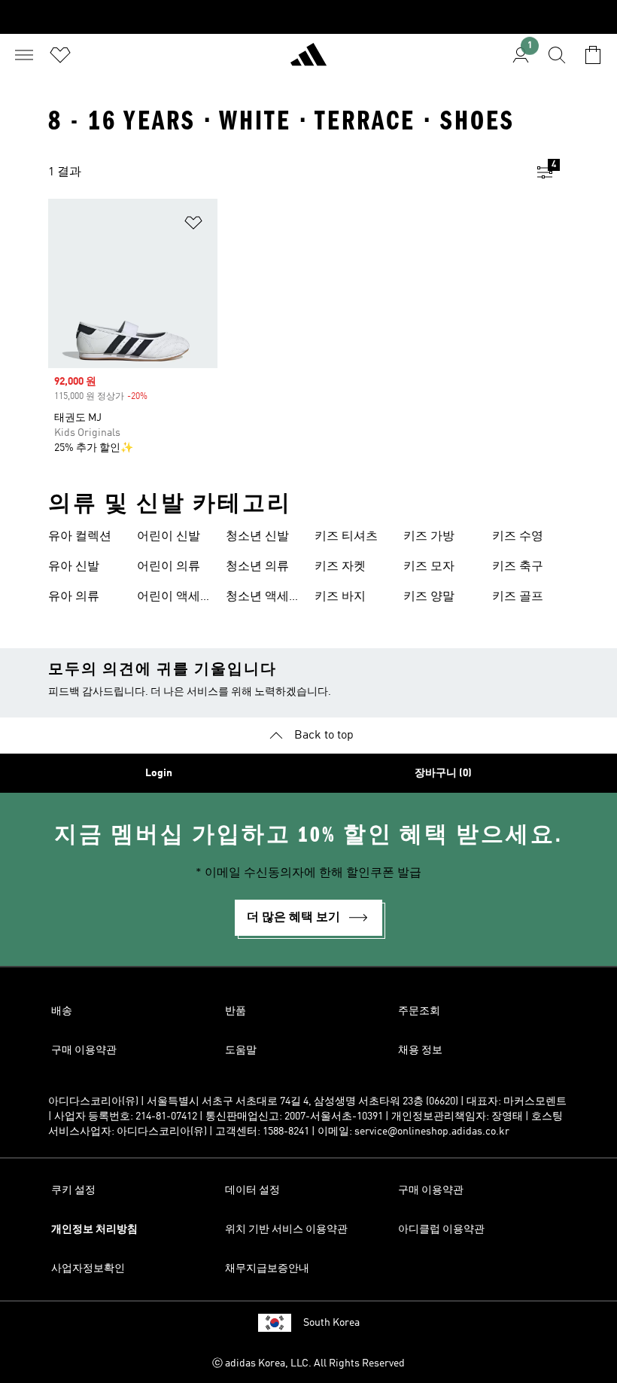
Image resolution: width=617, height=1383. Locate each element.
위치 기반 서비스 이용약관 (286, 1229)
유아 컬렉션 (79, 537)
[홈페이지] (308, 61)
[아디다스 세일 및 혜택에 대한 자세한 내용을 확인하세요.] (308, 17)
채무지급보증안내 (267, 1268)
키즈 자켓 (340, 567)
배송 (61, 1011)
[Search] (557, 55)
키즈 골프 (517, 597)
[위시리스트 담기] (193, 225)
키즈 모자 (428, 567)
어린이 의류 (168, 567)
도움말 (241, 1050)
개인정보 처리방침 (94, 1229)
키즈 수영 (517, 537)
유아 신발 (73, 567)
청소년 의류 (257, 567)
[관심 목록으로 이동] (60, 55)
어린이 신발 (168, 537)
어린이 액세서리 (174, 598)
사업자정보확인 (88, 1268)
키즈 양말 (428, 597)
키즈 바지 (340, 597)
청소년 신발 (257, 537)
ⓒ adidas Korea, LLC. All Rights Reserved (308, 1363)
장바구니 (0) (443, 773)
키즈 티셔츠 (346, 537)
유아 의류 (73, 597)
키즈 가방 (428, 537)
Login (158, 773)
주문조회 (419, 1011)
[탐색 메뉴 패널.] (24, 55)
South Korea (331, 1323)
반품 (235, 1011)
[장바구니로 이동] (593, 55)
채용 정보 (420, 1050)
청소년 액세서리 (263, 598)
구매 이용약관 (84, 1050)
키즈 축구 (517, 567)
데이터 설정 (252, 1190)
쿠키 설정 (73, 1190)
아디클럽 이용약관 (441, 1229)
